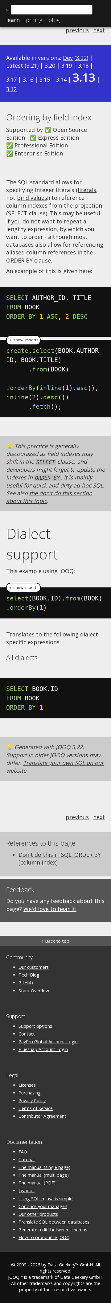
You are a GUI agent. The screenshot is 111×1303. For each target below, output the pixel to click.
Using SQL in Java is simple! (45, 1199)
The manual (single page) (44, 1167)
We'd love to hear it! (49, 909)
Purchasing (29, 1093)
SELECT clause (27, 213)
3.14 (61, 79)
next (99, 30)
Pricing (34, 20)
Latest (14, 65)
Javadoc (26, 1190)
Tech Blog (28, 975)
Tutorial (26, 1159)
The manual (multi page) (43, 1175)
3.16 (28, 79)
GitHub (25, 983)
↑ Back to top (55, 941)
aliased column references (41, 252)
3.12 (11, 89)
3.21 (32, 65)
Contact (26, 1034)
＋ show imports (23, 340)
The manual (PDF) (37, 1183)
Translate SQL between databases (53, 1222)
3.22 (81, 57)
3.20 (50, 65)
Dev (68, 57)
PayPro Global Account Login (48, 1042)
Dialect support (32, 543)
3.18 (83, 65)
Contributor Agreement (42, 1116)
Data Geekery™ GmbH (70, 1265)
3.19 (66, 65)
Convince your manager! (42, 1206)
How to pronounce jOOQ (44, 1237)
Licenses (27, 1085)
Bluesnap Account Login (43, 1049)
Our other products (38, 1214)
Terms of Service (35, 1108)
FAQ (22, 1152)
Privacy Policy (32, 1100)
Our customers (33, 967)
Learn (13, 20)
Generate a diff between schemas (52, 1230)
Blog (54, 20)
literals (87, 190)
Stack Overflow (33, 991)
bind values (32, 197)
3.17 (11, 79)
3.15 (44, 79)
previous (77, 30)
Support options (35, 1026)
